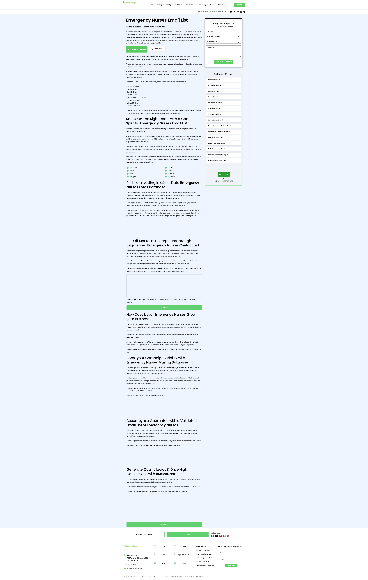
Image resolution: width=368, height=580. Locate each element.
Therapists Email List (214, 114)
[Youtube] (238, 12)
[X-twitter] (234, 12)
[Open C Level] (215, 5)
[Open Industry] (172, 5)
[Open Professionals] (196, 5)
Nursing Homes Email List (216, 120)
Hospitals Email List (214, 79)
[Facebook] (231, 12)
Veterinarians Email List (215, 137)
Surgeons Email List (214, 108)
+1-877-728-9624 (227, 181)
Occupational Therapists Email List (219, 131)
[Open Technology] (207, 5)
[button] (224, 174)
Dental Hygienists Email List (216, 143)
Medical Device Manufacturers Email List (220, 126)
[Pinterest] (244, 12)
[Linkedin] (241, 12)
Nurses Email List (213, 91)
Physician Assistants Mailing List (218, 155)
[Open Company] (163, 5)
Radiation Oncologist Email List (217, 149)
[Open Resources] (226, 5)
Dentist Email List (213, 97)
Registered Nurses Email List (217, 160)
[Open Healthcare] (183, 5)
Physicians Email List (214, 85)
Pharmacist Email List (215, 102)
